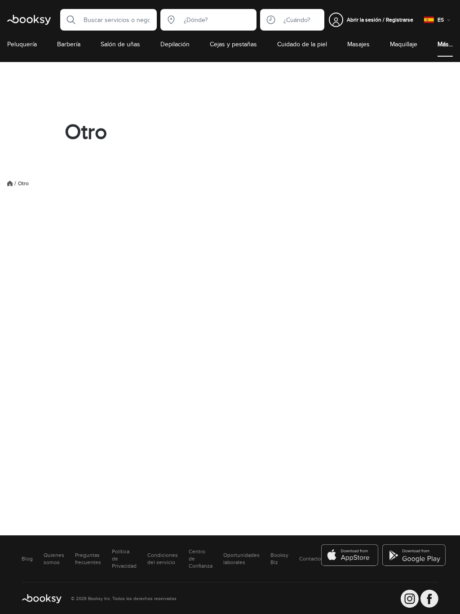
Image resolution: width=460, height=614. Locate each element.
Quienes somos (54, 559)
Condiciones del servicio (162, 559)
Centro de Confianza (200, 559)
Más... (445, 44)
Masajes (358, 44)
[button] (68, 20)
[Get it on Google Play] (414, 555)
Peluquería (22, 44)
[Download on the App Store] (350, 555)
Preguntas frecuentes (88, 559)
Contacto (310, 558)
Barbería (68, 44)
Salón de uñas (120, 44)
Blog (27, 558)
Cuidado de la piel (302, 44)
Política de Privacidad (124, 559)
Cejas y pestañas (233, 44)
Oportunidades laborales (241, 559)
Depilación (175, 44)
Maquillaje (403, 44)
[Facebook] (429, 599)
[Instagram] (410, 599)
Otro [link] (23, 183)
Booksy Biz (279, 559)
